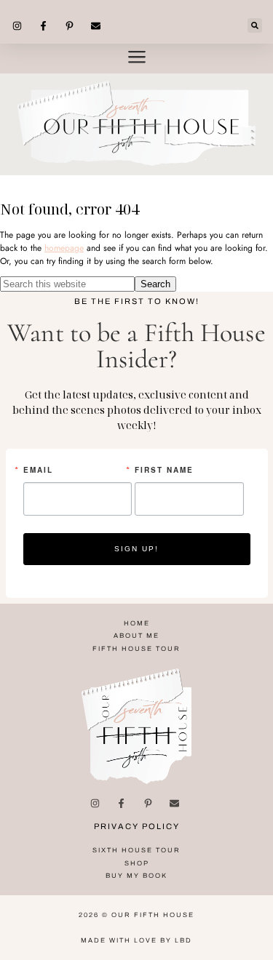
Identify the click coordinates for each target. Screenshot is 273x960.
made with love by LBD (136, 940)
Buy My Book (136, 875)
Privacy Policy (137, 826)
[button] (255, 25)
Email (38, 469)
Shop (136, 863)
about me (136, 635)
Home (137, 623)
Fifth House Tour (136, 648)
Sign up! (136, 549)
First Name (164, 469)
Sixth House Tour (136, 850)
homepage (64, 248)
